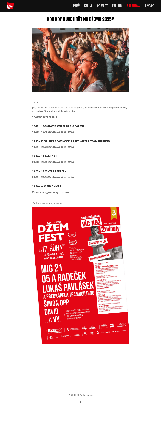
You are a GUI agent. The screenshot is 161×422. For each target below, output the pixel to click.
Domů (76, 5)
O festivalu (133, 5)
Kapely (88, 5)
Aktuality (102, 5)
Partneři (117, 5)
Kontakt (149, 5)
